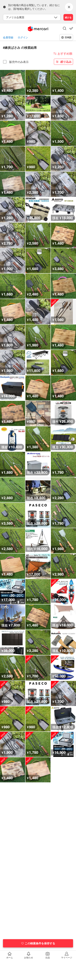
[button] (64, 28)
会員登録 (8, 37)
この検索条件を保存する (40, 943)
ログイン (23, 37)
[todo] (71, 28)
